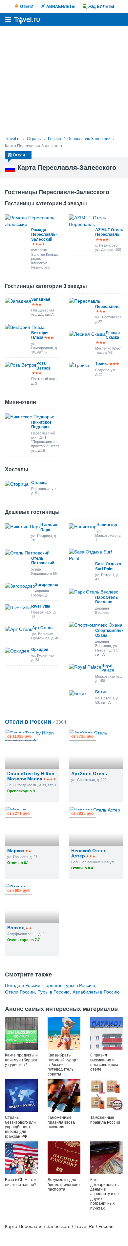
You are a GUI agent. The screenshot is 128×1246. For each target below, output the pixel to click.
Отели (26, 6)
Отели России (20, 992)
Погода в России (22, 985)
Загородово (46, 584)
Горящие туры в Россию (69, 985)
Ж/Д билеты (101, 6)
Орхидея (39, 649)
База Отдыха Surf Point (108, 566)
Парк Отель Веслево (106, 599)
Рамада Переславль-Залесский (44, 235)
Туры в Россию (54, 992)
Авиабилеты (60, 6)
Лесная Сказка (113, 335)
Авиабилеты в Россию (96, 992)
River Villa (40, 606)
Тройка (102, 363)
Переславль (107, 306)
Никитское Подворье (41, 424)
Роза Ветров (43, 365)
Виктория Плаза (40, 335)
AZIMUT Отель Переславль (109, 232)
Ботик (101, 692)
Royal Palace (107, 668)
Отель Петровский (42, 560)
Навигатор (106, 525)
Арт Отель (42, 628)
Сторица (39, 482)
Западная (40, 299)
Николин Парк (48, 527)
